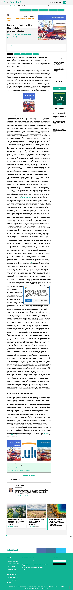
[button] (47, 287)
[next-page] (24, 569)
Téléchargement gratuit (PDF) (13, 467)
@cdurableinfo (6, 535)
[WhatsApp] (27, 495)
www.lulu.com (36, 87)
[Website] (25, 495)
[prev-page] (22, 569)
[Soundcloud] (20, 495)
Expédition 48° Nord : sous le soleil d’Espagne (32, 567)
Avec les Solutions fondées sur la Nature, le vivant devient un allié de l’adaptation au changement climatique (59, 64)
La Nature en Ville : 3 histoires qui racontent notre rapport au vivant (16, 522)
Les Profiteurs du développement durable (31, 560)
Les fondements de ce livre (14, 47)
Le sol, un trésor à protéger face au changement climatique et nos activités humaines (59, 74)
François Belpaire (20, 92)
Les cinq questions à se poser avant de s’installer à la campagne (59, 130)
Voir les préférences (44, 300)
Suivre (71, 536)
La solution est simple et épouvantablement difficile (18, 48)
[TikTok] (22, 495)
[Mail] (18, 495)
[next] (64, 5)
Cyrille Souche (12, 14)
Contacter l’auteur (28, 92)
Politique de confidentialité (40, 302)
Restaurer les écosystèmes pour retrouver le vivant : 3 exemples (31, 5)
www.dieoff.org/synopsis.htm (26, 197)
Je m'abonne (59, 88)
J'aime (41, 548)
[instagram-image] (4, 543)
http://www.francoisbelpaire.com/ (29, 475)
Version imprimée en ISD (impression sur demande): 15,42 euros (19, 470)
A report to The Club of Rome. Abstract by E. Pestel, (33, 127)
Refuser (36, 300)
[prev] (63, 5)
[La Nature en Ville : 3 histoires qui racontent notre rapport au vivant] (16, 511)
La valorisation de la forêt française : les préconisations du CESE (35, 565)
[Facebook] (15, 495)
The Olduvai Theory (28, 262)
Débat (39, 37)
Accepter (28, 300)
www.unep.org (31, 147)
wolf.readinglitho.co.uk (11, 186)
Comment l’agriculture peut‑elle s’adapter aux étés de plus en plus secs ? (36, 522)
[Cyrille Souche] (8, 15)
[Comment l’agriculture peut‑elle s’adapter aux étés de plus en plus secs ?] (36, 511)
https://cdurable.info (18, 487)
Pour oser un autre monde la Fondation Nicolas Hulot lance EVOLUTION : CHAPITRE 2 (35, 562)
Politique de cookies (31, 302)
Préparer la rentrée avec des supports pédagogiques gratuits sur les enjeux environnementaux (59, 58)
